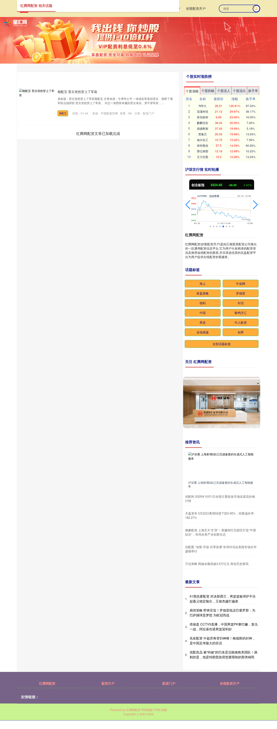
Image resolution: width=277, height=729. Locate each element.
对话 (241, 303)
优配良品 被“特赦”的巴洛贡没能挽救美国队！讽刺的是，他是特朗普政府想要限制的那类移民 (223, 654)
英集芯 (202, 134)
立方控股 (202, 157)
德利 (203, 303)
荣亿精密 (202, 151)
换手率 (253, 90)
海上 (203, 283)
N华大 (202, 106)
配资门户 (168, 683)
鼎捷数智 (202, 128)
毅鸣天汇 (241, 313)
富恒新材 (202, 117)
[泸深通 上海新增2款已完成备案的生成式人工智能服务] (221, 465)
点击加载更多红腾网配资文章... (98, 133)
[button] (188, 204)
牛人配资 (241, 322)
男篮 (203, 322)
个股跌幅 (207, 90)
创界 (241, 332)
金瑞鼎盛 (202, 332)
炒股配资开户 (196, 8)
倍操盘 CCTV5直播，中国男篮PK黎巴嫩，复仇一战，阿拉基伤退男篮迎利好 (224, 626)
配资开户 (108, 683)
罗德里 (240, 293)
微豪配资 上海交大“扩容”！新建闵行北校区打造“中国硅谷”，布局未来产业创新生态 (220, 532)
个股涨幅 (192, 91)
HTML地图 (160, 710)
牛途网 (240, 283)
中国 (203, 313)
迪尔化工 (202, 140)
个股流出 (239, 90)
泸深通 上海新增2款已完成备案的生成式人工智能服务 (220, 484)
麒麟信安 (202, 123)
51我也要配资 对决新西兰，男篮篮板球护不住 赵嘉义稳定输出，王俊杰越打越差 (223, 598)
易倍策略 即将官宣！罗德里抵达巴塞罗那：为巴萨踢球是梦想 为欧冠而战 (222, 612)
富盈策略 (202, 293)
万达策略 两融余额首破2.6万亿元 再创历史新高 (217, 563)
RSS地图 (146, 710)
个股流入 (223, 90)
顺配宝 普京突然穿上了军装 (77, 91)
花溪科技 (202, 111)
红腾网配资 (47, 683)
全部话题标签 (222, 344)
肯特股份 (202, 145)
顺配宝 (63, 113)
